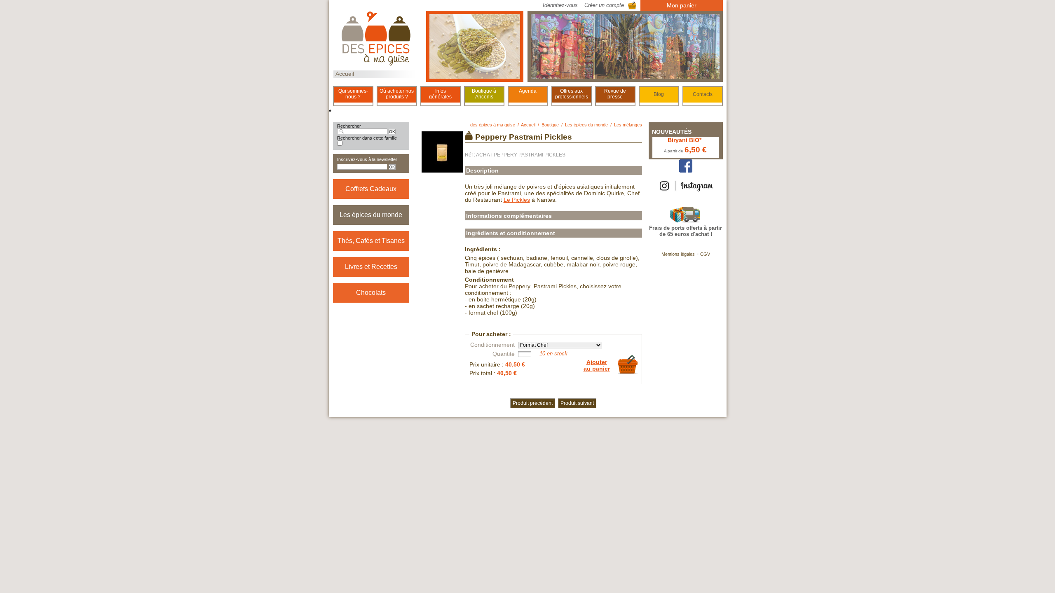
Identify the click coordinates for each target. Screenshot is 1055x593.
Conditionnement (492, 344)
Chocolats (371, 292)
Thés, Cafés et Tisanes (371, 240)
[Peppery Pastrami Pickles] (442, 169)
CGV (705, 254)
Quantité (503, 353)
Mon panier (681, 5)
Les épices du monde (371, 214)
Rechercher (349, 126)
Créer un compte (604, 5)
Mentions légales (678, 254)
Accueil (344, 73)
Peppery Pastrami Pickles (523, 137)
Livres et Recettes (371, 266)
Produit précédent (533, 403)
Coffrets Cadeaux (370, 188)
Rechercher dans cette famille (367, 137)
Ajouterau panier (597, 365)
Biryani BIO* (684, 140)
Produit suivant (577, 403)
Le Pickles (517, 199)
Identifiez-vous (560, 5)
